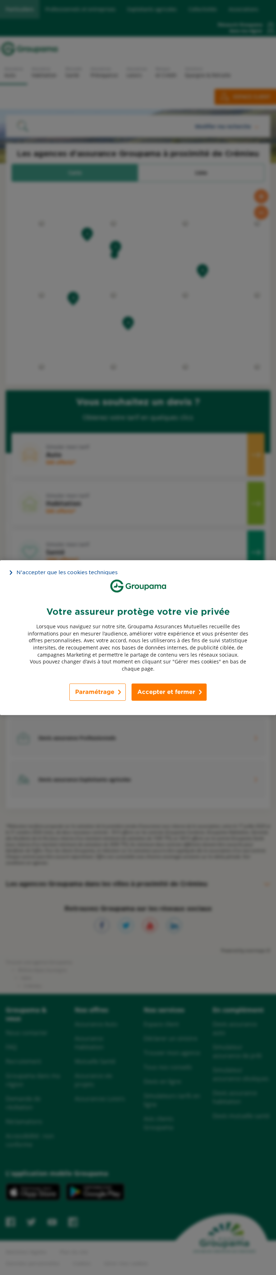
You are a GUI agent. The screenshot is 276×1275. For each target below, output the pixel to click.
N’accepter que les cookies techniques (67, 572)
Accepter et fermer (166, 692)
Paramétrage (94, 692)
